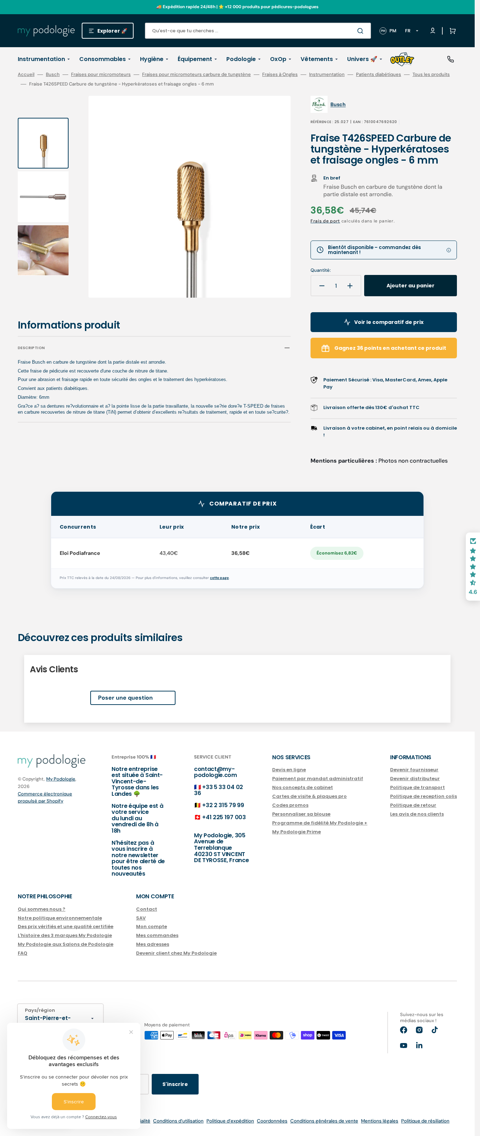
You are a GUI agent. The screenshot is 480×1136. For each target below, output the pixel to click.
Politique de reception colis (423, 796)
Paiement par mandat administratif (317, 778)
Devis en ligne (289, 770)
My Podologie (60, 779)
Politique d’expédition (230, 1121)
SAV (141, 918)
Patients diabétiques (378, 74)
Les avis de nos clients (417, 814)
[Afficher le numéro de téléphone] (450, 59)
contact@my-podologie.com (215, 772)
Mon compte (151, 926)
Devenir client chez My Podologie (176, 953)
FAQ (22, 953)
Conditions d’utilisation (178, 1121)
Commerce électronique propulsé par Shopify (45, 797)
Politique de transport (417, 787)
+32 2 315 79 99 (223, 805)
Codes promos (290, 805)
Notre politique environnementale (60, 918)
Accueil (26, 74)
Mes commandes (157, 935)
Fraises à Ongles (280, 74)
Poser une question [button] (125, 697)
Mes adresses (152, 944)
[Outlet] (402, 59)
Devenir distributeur (415, 778)
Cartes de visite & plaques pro (309, 796)
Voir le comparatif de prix (389, 322)
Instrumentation (327, 74)
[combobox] (258, 31)
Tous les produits (431, 74)
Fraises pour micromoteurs (101, 74)
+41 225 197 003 (224, 817)
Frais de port (325, 221)
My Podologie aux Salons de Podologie (65, 944)
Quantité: (321, 270)
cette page (219, 577)
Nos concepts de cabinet (302, 787)
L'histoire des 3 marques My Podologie (65, 935)
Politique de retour (413, 805)
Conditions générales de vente (324, 1121)
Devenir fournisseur (414, 770)
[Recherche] (361, 31)
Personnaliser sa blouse (301, 814)
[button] (451, 31)
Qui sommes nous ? (41, 909)
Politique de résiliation (425, 1121)
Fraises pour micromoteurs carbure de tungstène (196, 74)
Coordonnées (272, 1121)
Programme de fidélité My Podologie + (319, 823)
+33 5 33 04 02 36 (218, 790)
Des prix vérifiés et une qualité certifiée (65, 926)
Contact (146, 909)
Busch (53, 74)
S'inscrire (175, 1084)
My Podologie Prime (296, 831)
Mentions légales (379, 1121)
